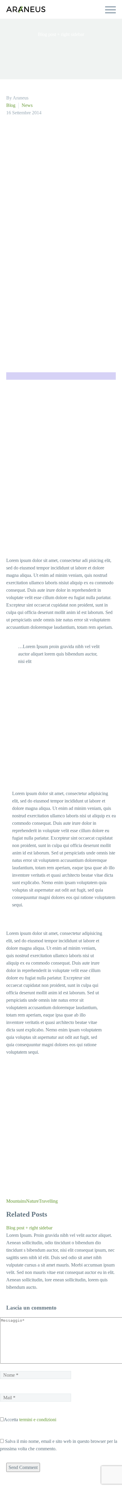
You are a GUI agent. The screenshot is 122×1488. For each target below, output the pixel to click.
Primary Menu (110, 9)
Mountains (18, 1290)
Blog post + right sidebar (35, 1317)
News (30, 105)
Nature (39, 1290)
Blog (11, 105)
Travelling (60, 1290)
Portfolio (47, 43)
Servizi (14, 43)
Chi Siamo (83, 43)
